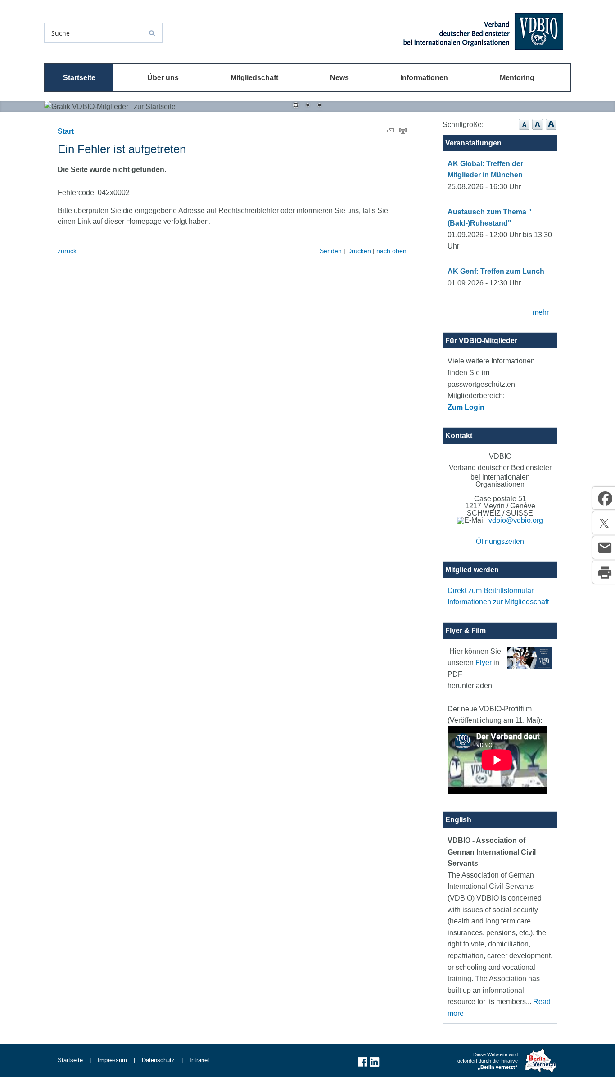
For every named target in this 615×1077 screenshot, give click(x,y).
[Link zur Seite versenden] (390, 131)
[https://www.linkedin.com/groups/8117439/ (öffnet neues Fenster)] (374, 1065)
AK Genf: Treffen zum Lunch (496, 271)
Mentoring (517, 77)
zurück (67, 250)
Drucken (359, 250)
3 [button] (319, 106)
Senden (331, 250)
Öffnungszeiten (500, 541)
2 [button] (307, 106)
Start (66, 131)
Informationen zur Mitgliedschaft (498, 602)
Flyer (483, 662)
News (339, 77)
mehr (541, 312)
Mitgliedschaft (254, 77)
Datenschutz (158, 1060)
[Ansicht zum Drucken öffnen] (403, 131)
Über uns (163, 77)
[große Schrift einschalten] (537, 130)
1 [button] (296, 106)
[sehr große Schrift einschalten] (551, 130)
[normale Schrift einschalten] (524, 130)
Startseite (79, 77)
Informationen (424, 77)
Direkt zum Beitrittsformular (491, 590)
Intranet (199, 1060)
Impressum (112, 1060)
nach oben (391, 250)
